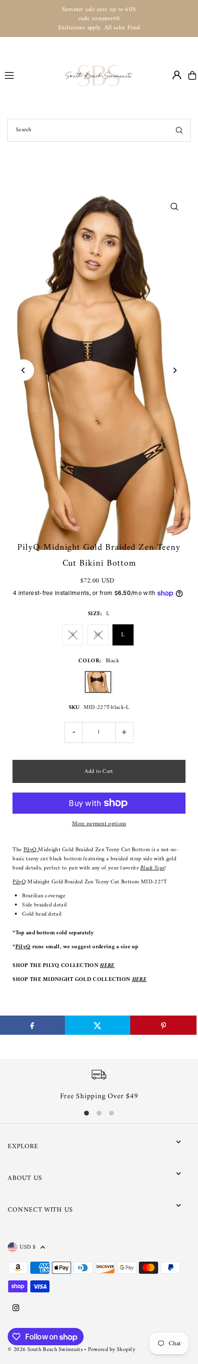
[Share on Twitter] (98, 1025)
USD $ (28, 1247)
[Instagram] (15, 1308)
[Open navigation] (31, 75)
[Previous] (23, 370)
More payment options (99, 824)
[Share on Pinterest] (163, 1025)
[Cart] (192, 75)
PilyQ (31, 850)
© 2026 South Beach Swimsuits (45, 1350)
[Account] (177, 75)
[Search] (179, 130)
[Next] (175, 370)
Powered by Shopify (111, 1350)
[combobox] (99, 130)
